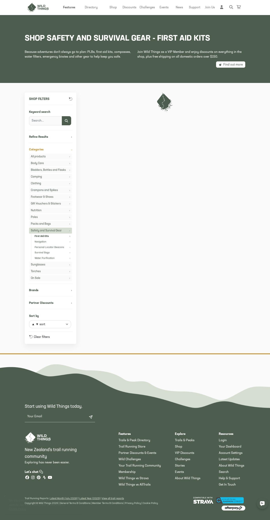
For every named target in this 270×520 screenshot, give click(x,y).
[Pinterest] (38, 478)
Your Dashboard (230, 446)
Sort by (34, 316)
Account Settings (231, 453)
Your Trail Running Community (140, 465)
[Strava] (44, 478)
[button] (69, 7)
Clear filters (41, 337)
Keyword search (39, 112)
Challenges (182, 459)
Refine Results (50, 137)
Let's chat (32, 472)
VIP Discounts (184, 453)
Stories (180, 465)
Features (125, 434)
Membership (127, 472)
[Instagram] (32, 478)
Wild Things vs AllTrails (135, 484)
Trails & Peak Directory (134, 440)
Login (223, 440)
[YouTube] (50, 478)
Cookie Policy (150, 503)
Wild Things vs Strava (134, 478)
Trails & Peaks (184, 440)
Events (179, 472)
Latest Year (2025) (89, 498)
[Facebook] (27, 478)
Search (224, 472)
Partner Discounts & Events (137, 453)
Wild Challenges (130, 459)
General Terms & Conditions (75, 503)
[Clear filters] (71, 99)
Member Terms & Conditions (107, 503)
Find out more (233, 64)
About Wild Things (187, 478)
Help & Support (229, 478)
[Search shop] (66, 120)
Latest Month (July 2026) (63, 498)
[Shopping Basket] (239, 7)
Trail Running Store (132, 446)
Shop (178, 446)
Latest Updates (229, 459)
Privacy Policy (133, 503)
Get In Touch (227, 484)
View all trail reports (113, 498)
